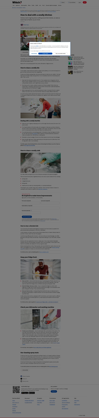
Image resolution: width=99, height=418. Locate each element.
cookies (37, 45)
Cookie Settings (34, 53)
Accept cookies (45, 53)
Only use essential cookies (60, 53)
